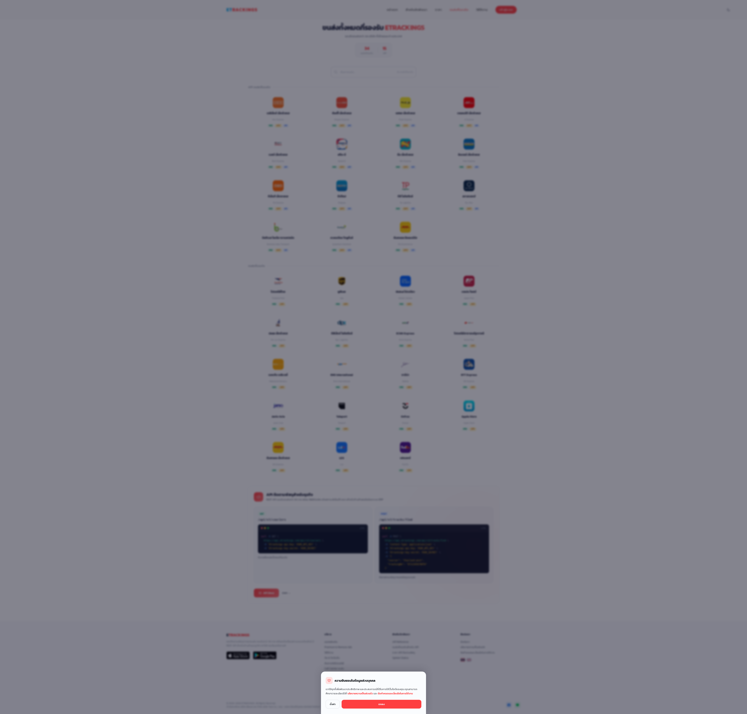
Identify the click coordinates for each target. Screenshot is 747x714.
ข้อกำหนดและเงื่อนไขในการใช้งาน (395, 693)
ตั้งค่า (333, 704)
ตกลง (381, 704)
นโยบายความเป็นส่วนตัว (361, 693)
